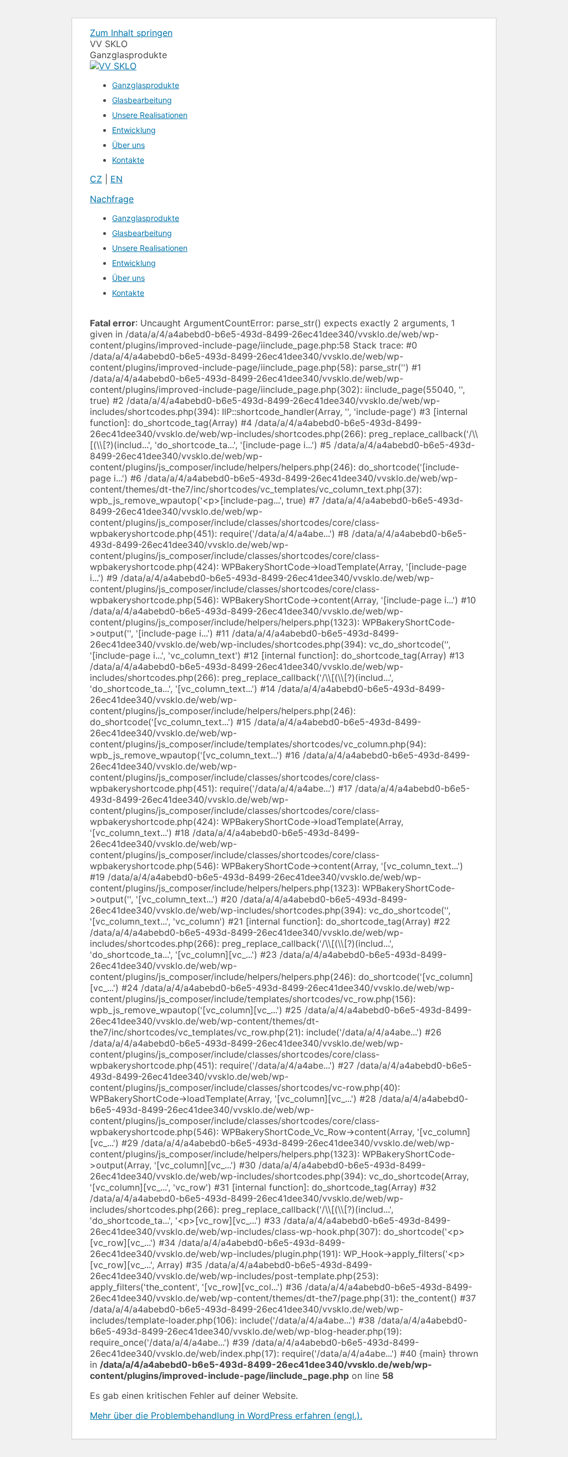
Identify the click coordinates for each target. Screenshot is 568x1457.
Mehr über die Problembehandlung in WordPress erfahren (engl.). (226, 1415)
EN (116, 178)
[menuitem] (145, 85)
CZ (96, 178)
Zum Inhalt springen (131, 32)
